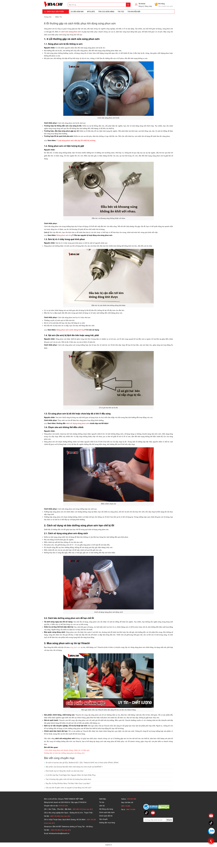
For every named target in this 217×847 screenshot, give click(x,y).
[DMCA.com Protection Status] (163, 806)
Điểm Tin (58, 17)
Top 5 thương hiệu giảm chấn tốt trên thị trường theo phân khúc (68, 779)
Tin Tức (121, 11)
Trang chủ (47, 17)
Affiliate (91, 11)
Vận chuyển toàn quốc (165, 6)
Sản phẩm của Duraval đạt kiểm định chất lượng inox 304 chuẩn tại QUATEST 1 (74, 767)
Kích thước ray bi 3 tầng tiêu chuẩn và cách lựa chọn (64, 771)
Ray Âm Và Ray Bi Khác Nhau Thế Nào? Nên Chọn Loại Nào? (68, 783)
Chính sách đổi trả (105, 816)
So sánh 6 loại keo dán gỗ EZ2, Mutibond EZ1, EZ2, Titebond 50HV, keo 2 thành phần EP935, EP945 (82, 762)
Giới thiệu (102, 799)
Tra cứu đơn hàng (106, 11)
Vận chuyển (103, 819)
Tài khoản (142, 3)
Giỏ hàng (161, 3)
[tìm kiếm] (128, 5)
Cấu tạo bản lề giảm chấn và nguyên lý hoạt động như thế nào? (68, 787)
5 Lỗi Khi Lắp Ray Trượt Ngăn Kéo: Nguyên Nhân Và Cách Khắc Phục (71, 775)
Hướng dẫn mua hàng (107, 822)
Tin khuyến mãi (133, 11)
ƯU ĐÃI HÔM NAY (77, 11)
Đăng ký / (142, 6)
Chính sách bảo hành (107, 812)
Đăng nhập (148, 6)
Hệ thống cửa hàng (106, 809)
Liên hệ (102, 805)
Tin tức (101, 802)
